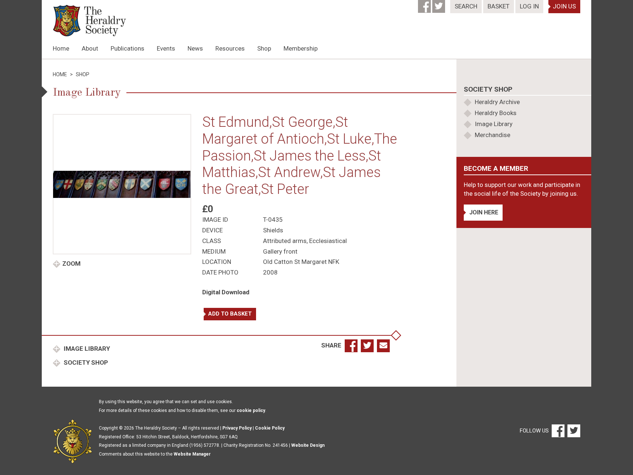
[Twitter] (439, 4)
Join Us (564, 6)
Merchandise (492, 135)
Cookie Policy (270, 428)
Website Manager (192, 454)
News (195, 48)
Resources (230, 48)
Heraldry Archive (497, 102)
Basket (499, 6)
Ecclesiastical (328, 240)
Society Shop (85, 362)
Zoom (71, 263)
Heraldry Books (496, 113)
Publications (127, 48)
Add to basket (230, 313)
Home (61, 48)
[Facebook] (425, 4)
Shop (264, 48)
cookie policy (251, 410)
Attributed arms (285, 240)
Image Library (86, 348)
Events (166, 48)
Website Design (308, 445)
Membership (301, 48)
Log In (529, 6)
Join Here (483, 212)
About (90, 48)
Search (466, 6)
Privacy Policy (237, 428)
